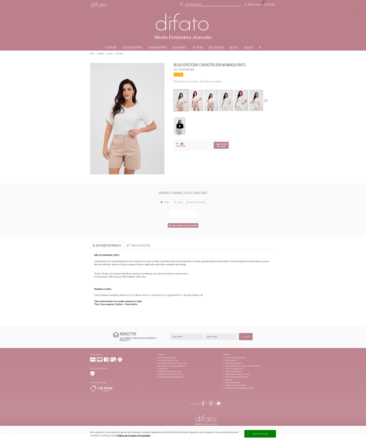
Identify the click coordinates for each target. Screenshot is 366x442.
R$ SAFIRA (119, 53)
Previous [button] (171, 100)
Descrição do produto (108, 245)
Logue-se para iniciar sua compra (184, 225)
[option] (181, 100)
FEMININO (101, 53)
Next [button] (266, 100)
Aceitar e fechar (260, 434)
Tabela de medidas (140, 245)
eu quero (245, 337)
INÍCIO (92, 53)
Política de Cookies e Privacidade (133, 435)
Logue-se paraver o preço (221, 145)
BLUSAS (110, 53)
